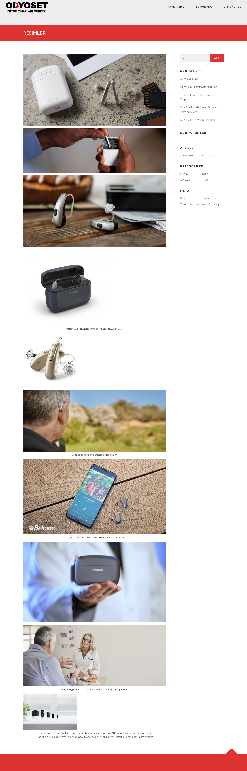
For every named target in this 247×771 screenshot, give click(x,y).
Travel (205, 179)
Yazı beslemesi (210, 198)
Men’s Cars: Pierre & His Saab (197, 119)
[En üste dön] (231, 754)
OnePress (146, 762)
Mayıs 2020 (187, 155)
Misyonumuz (204, 6)
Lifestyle (185, 179)
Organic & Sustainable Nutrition (198, 87)
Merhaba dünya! (189, 78)
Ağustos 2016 (210, 155)
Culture (184, 173)
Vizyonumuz (233, 6)
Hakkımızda (176, 6)
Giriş (182, 198)
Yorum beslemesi (190, 204)
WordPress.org (210, 204)
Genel (205, 173)
